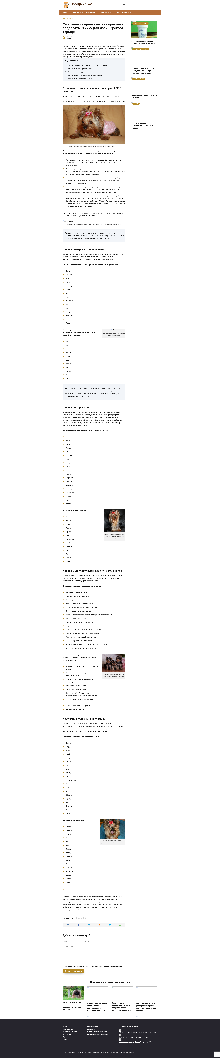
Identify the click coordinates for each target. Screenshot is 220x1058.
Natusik (137, 1042)
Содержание (76, 12)
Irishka (132, 1037)
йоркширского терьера (87, 46)
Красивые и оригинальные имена (80, 78)
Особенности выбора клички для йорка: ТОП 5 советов (88, 65)
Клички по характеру (75, 72)
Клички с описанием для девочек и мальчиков (85, 75)
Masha (147, 1032)
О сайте (65, 1026)
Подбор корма (67, 1037)
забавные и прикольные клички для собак (96, 213)
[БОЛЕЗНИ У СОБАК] (143, 92)
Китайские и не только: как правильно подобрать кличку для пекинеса (72, 1006)
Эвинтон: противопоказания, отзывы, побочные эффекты (143, 42)
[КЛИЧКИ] (140, 119)
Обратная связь (68, 1029)
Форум (123, 5)
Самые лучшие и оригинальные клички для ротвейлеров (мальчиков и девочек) (121, 1006)
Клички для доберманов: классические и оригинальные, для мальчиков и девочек (97, 1007)
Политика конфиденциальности (97, 1032)
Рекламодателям (92, 1026)
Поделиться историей (70, 1032)
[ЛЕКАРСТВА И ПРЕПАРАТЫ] (144, 37)
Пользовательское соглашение (97, 1034)
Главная (65, 18)
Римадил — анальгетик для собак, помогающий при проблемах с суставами (142, 70)
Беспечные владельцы (126, 1042)
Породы (66, 12)
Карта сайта (91, 1029)
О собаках (125, 12)
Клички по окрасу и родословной (80, 69)
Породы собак (81, 4)
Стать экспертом (68, 1034)
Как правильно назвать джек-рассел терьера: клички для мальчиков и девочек (146, 1006)
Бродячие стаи (123, 1037)
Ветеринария (91, 12)
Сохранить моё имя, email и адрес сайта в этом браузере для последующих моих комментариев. (93, 966)
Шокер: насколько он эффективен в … (131, 1032)
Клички (116, 12)
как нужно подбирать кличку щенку (82, 216)
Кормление (104, 12)
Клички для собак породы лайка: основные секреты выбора (142, 125)
